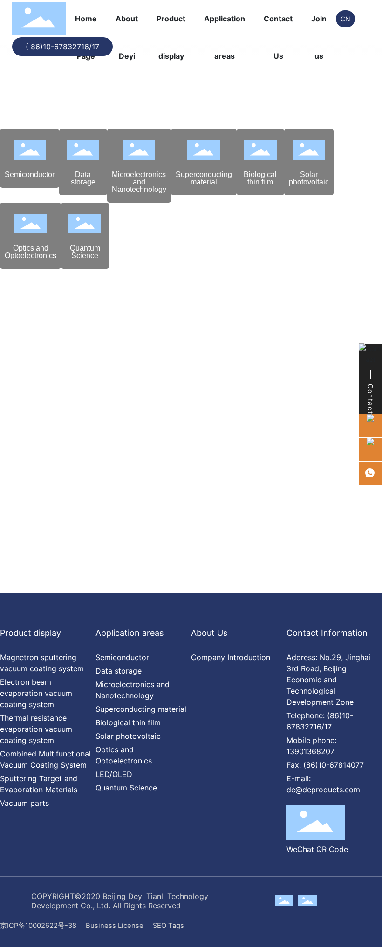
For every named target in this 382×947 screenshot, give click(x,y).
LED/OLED (114, 774)
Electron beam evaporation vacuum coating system (36, 693)
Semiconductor (30, 174)
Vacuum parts (24, 803)
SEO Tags (168, 925)
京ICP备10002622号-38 (38, 925)
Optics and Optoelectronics (30, 251)
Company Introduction (230, 657)
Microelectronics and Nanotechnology (139, 181)
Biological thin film (260, 178)
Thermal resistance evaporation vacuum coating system (36, 729)
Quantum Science (85, 251)
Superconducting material (204, 178)
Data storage (83, 178)
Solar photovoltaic (309, 178)
